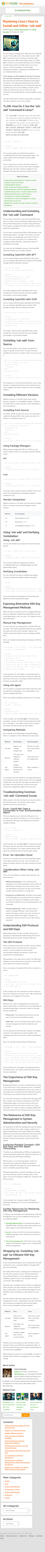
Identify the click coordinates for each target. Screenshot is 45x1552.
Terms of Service (11, 1536)
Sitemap (31, 1536)
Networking (8, 1495)
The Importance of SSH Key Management (17, 196)
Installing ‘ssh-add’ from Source (13, 182)
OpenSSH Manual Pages (14, 1223)
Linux (11, 29)
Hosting (7, 1481)
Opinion (7, 1498)
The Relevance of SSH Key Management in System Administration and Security (17, 1462)
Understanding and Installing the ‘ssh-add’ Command (20, 180)
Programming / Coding (12, 1489)
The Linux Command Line (14, 1241)
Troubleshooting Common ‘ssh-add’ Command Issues (20, 192)
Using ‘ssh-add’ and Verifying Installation (16, 187)
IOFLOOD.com (19, 1374)
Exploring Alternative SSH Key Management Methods (20, 189)
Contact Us (23, 1536)
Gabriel (16, 1371)
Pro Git (8, 1232)
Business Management (12, 1492)
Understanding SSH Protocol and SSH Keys (17, 194)
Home (2, 1536)
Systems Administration (21, 29)
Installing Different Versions (12, 185)
